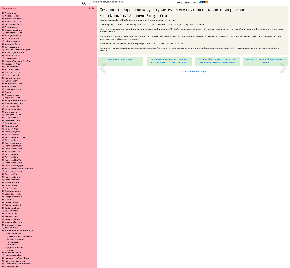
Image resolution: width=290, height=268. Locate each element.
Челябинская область (13, 252)
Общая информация (13, 233)
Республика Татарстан (13, 171)
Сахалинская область (13, 194)
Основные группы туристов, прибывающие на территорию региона (266, 60)
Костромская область (13, 69)
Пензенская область (12, 120)
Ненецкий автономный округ (15, 101)
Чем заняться (11, 245)
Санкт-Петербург (11, 188)
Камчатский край (11, 58)
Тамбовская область (12, 208)
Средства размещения (14, 248)
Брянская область (11, 27)
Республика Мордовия (13, 163)
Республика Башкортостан (15, 137)
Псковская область (12, 129)
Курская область (11, 81)
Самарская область (12, 185)
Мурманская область (13, 98)
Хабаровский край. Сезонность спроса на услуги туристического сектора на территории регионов (169, 60)
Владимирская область (13, 30)
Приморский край (11, 126)
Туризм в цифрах (12, 242)
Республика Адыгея (12, 132)
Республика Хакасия (12, 177)
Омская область (11, 112)
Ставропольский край (13, 205)
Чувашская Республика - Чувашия (17, 258)
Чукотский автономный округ (15, 261)
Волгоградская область (14, 33)
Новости (9, 250)
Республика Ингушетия (13, 146)
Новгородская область (13, 106)
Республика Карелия (12, 151)
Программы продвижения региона (120, 59)
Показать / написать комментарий (193, 71)
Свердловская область (13, 197)
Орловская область (12, 118)
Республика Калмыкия (13, 149)
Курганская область (12, 78)
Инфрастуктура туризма (15, 239)
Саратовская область (13, 191)
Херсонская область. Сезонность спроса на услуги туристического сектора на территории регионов (217, 60)
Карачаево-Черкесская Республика (18, 61)
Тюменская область (12, 219)
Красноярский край (12, 75)
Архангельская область (13, 19)
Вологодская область (13, 36)
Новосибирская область (14, 109)
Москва (8, 92)
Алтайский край (10, 13)
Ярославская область (13, 267)
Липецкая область (11, 86)
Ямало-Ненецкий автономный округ (18, 264)
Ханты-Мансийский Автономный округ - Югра (21, 231)
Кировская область (12, 67)
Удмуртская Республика (14, 222)
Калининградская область (14, 53)
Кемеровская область (13, 64)
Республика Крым (11, 157)
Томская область (11, 214)
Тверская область (11, 211)
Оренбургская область (13, 115)
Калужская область (12, 55)
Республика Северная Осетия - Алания (19, 168)
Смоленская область (13, 202)
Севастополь (10, 199)
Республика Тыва (11, 174)
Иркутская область (12, 47)
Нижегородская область (14, 103)
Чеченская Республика (13, 255)
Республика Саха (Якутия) (14, 166)
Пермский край (10, 123)
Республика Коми (11, 154)
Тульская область (11, 216)
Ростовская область (12, 180)
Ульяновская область (13, 225)
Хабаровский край (11, 228)
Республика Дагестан (13, 143)
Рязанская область (12, 183)
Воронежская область (13, 38)
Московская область (13, 95)
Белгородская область (13, 24)
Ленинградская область (14, 84)
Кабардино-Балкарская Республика (18, 50)
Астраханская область (13, 21)
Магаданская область (13, 89)
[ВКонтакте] (200, 2)
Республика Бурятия (12, 140)
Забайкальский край (12, 41)
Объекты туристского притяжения (19, 236)
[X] (203, 2)
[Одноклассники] (206, 2)
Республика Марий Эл (13, 160)
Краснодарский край (12, 72)
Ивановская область (12, 44)
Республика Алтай (12, 134)
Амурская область (12, 16)
